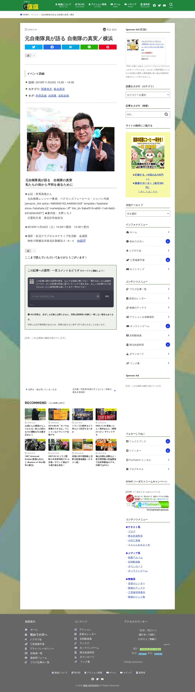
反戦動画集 (135, 335)
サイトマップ (136, 269)
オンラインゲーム (139, 326)
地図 (80, 241)
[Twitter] (159, 5)
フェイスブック (137, 441)
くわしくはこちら (148, 191)
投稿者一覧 (36, 653)
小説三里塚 (134, 540)
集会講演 (59, 89)
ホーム (133, 232)
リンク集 (134, 363)
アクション (85, 629)
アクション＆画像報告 (141, 316)
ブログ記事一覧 (138, 289)
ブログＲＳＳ (136, 469)
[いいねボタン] (28, 55)
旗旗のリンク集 (136, 596)
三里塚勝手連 (137, 260)
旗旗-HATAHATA (91, 685)
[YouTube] (164, 5)
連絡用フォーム (38, 657)
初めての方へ (136, 241)
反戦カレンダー (137, 298)
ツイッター (134, 450)
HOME (26, 14)
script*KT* (167, 644)
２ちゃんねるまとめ (139, 544)
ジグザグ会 (134, 250)
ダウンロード (136, 353)
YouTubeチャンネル (139, 459)
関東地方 (46, 89)
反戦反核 (63, 95)
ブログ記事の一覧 (39, 662)
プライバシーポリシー (42, 648)
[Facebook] (154, 5)
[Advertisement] (71, 358)
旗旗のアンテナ (138, 307)
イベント (35, 14)
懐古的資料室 (136, 344)
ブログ (131, 531)
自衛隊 (52, 95)
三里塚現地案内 (136, 592)
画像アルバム (135, 557)
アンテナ (84, 643)
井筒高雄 (41, 95)
